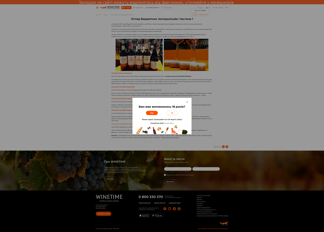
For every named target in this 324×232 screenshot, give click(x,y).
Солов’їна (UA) (156, 123)
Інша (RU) (169, 123)
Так (151, 113)
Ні (172, 113)
